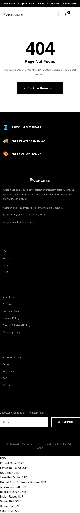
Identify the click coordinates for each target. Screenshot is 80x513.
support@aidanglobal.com (18, 222)
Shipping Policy (12, 332)
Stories (7, 304)
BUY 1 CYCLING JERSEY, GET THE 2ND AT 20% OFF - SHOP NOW (40, 3)
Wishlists (9, 371)
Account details (12, 357)
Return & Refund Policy (16, 325)
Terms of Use (11, 311)
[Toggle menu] (74, 14)
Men (5, 250)
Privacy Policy (11, 318)
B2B (5, 272)
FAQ (5, 378)
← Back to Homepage (40, 88)
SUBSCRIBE (65, 422)
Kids (5, 265)
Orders (7, 364)
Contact (7, 385)
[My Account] (58, 14)
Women (7, 258)
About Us (8, 297)
